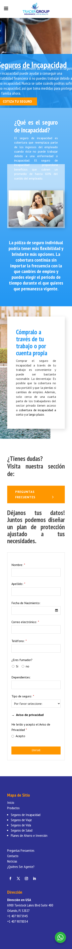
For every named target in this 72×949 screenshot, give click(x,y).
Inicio (10, 802)
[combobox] (36, 610)
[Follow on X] (18, 878)
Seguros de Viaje (21, 820)
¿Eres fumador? (21, 660)
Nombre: (18, 565)
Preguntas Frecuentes (20, 850)
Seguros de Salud (21, 830)
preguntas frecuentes (25, 494)
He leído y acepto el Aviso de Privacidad (30, 727)
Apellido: (18, 584)
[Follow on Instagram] (26, 878)
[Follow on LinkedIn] (34, 878)
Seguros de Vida (21, 825)
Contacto (12, 856)
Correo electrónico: (25, 622)
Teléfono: (19, 641)
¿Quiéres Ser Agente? (20, 866)
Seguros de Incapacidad (25, 814)
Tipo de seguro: (22, 696)
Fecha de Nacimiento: (25, 603)
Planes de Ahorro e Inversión (29, 835)
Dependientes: (21, 677)
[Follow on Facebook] (10, 878)
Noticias (12, 861)
